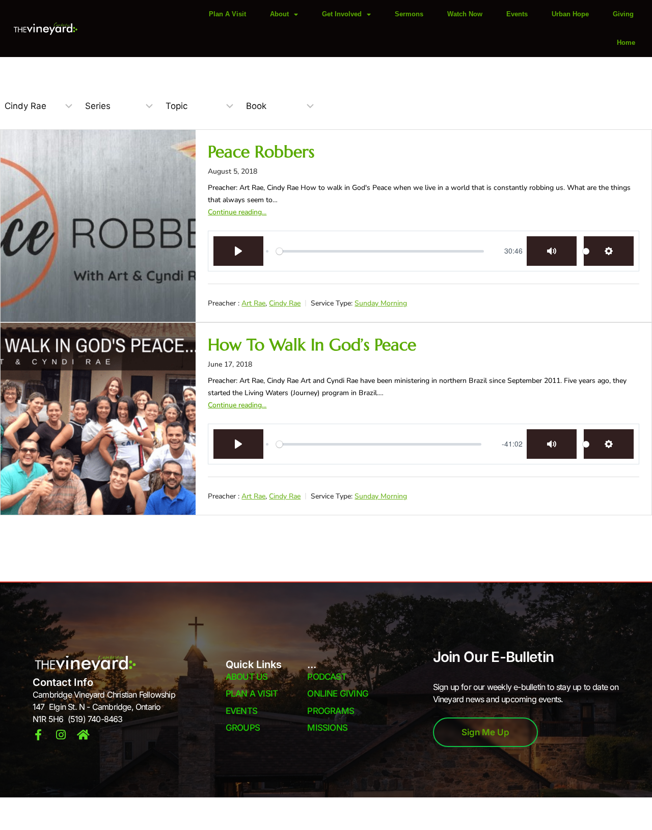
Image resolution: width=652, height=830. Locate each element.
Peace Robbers (261, 152)
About (279, 14)
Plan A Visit (227, 14)
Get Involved (342, 14)
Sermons (409, 14)
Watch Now (464, 14)
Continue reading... (237, 212)
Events (517, 14)
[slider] (380, 251)
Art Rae (253, 303)
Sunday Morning (381, 303)
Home (626, 42)
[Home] (83, 734)
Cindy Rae (285, 303)
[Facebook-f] (38, 734)
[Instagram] (60, 734)
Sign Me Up (485, 732)
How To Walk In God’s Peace (312, 345)
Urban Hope (570, 14)
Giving (623, 14)
